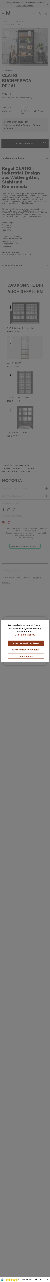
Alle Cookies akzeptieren (26, 643)
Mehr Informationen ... (25, 634)
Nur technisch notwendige (26, 649)
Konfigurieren (26, 656)
